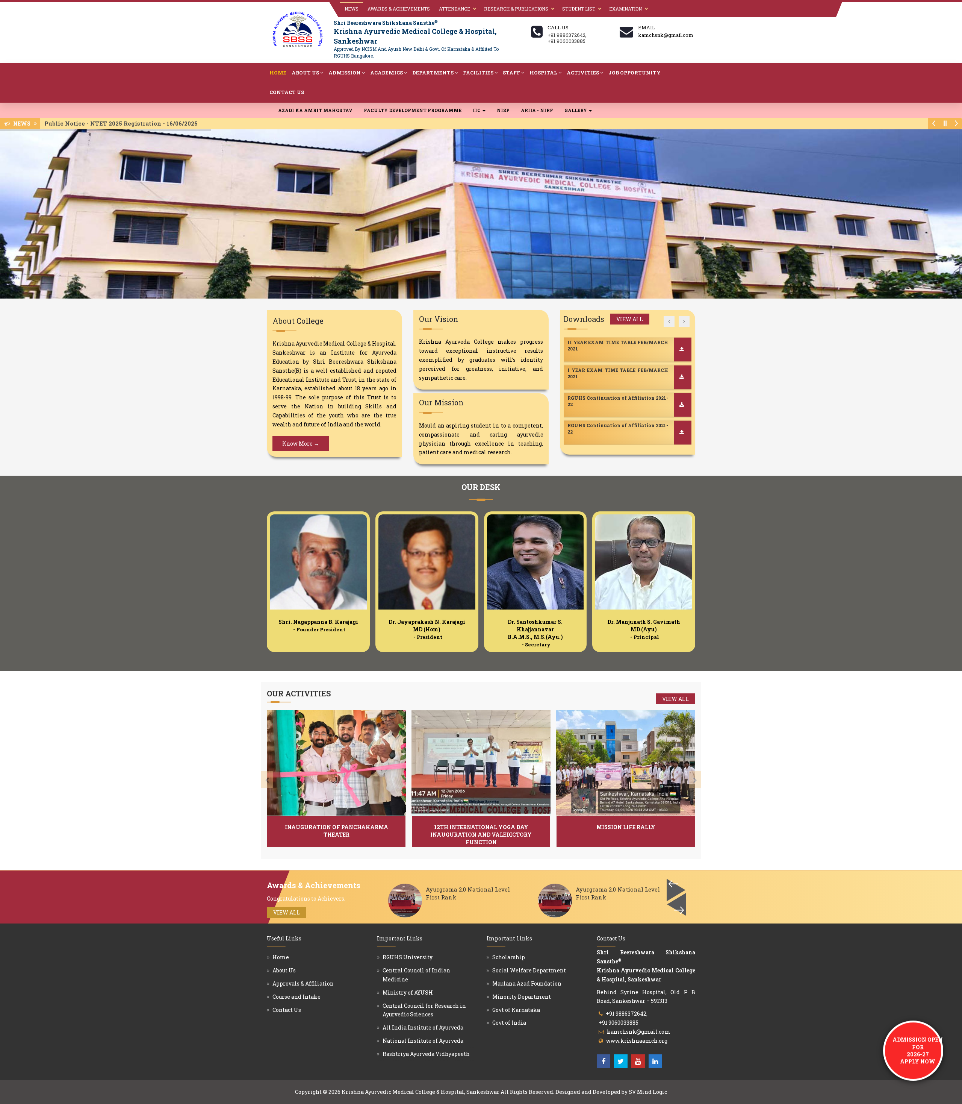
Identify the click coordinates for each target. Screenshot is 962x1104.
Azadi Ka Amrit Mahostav (315, 110)
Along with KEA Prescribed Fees (95, 123)
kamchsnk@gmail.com (638, 1031)
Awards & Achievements (399, 9)
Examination (625, 9)
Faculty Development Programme (412, 110)
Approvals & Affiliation (303, 983)
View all (629, 319)
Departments (433, 72)
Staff (511, 72)
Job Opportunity (634, 72)
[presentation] (267, 779)
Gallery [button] (576, 110)
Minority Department (521, 996)
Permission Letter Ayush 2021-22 (606, 398)
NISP (503, 110)
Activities (583, 72)
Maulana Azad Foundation (526, 983)
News (351, 9)
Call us (558, 27)
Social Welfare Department (529, 970)
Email (646, 27)
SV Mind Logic (648, 1091)
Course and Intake (296, 996)
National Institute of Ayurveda (423, 1040)
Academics (386, 72)
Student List (578, 9)
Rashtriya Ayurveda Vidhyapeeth (426, 1053)
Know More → (300, 443)
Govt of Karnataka (516, 1009)
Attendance (454, 9)
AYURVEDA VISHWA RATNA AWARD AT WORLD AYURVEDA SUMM (466, 897)
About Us (305, 72)
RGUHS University (408, 957)
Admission (344, 72)
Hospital (543, 72)
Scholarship (508, 957)
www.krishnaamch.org (636, 1040)
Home (277, 72)
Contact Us (286, 92)
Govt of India (509, 1022)
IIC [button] (477, 110)
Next (676, 890)
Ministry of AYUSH (408, 992)
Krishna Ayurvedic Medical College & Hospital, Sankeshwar (420, 1091)
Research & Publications (516, 9)
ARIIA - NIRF (537, 110)
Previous (676, 904)
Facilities (478, 72)
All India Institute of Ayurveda (423, 1027)
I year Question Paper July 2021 (605, 426)
